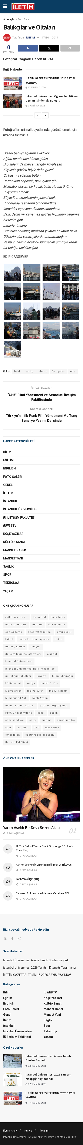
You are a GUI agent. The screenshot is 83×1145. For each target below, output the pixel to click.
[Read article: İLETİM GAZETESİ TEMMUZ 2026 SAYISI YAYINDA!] (12, 83)
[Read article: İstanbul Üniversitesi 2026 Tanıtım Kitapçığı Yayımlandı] (12, 1079)
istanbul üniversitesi (18, 661)
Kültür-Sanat (14, 542)
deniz (43, 371)
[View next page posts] (45, 115)
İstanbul (10, 501)
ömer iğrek (12, 734)
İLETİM (30, 37)
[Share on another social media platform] (70, 48)
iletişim (36, 646)
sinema (47, 720)
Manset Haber (14, 550)
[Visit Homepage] (22, 6)
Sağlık (8, 566)
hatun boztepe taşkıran (34, 639)
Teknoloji (11, 582)
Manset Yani (13, 558)
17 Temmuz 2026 (36, 87)
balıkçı (30, 371)
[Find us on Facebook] (12, 938)
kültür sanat (13, 683)
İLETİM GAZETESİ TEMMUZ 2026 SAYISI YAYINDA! (37, 975)
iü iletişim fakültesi (18, 676)
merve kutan (35, 690)
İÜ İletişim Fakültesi (19, 517)
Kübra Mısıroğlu (62, 676)
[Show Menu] (5, 6)
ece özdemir (13, 632)
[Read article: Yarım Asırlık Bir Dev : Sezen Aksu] (41, 794)
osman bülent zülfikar (19, 705)
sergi (32, 720)
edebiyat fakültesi (40, 632)
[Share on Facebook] (28, 48)
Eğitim (8, 460)
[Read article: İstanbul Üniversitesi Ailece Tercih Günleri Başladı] (12, 1061)
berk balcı (58, 617)
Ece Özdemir (56, 624)
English (9, 468)
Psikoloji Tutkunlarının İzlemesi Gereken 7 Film (43, 893)
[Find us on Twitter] (5, 938)
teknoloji (23, 727)
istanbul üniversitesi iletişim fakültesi (30, 668)
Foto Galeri (24, 19)
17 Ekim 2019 (50, 37)
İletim (8, 493)
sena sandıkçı (14, 720)
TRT (36, 727)
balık (17, 371)
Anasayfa (8, 19)
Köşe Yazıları (13, 534)
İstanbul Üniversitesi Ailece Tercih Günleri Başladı (36, 960)
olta (73, 371)
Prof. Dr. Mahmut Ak (18, 712)
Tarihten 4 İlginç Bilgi (28, 879)
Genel (8, 485)
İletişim (44, 1130)
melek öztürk (49, 683)
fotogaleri (58, 371)
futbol (9, 639)
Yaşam (8, 591)
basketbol (39, 617)
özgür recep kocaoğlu (40, 734)
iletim (58, 639)
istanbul (51, 654)
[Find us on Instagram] (19, 938)
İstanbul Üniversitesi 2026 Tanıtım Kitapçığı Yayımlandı (39, 967)
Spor (7, 574)
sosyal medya (66, 720)
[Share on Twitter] (49, 48)
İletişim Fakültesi (16, 742)
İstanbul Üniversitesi (20, 509)
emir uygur (64, 632)
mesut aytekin (58, 690)
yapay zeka (52, 727)
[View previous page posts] (37, 115)
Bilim (7, 452)
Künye (28, 1130)
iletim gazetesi (15, 646)
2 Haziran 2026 (36, 106)
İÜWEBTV (9, 525)
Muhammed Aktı (16, 698)
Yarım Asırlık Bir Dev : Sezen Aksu (31, 827)
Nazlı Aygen (40, 698)
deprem (37, 624)
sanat (40, 712)
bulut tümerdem (16, 624)
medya (30, 683)
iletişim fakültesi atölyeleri (23, 654)
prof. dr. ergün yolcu (53, 705)
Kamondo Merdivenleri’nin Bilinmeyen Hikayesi (44, 864)
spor (8, 727)
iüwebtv (42, 676)
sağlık (54, 712)
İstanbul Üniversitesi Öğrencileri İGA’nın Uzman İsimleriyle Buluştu (52, 98)
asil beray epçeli (16, 617)
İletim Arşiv (10, 1130)
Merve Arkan (13, 690)
